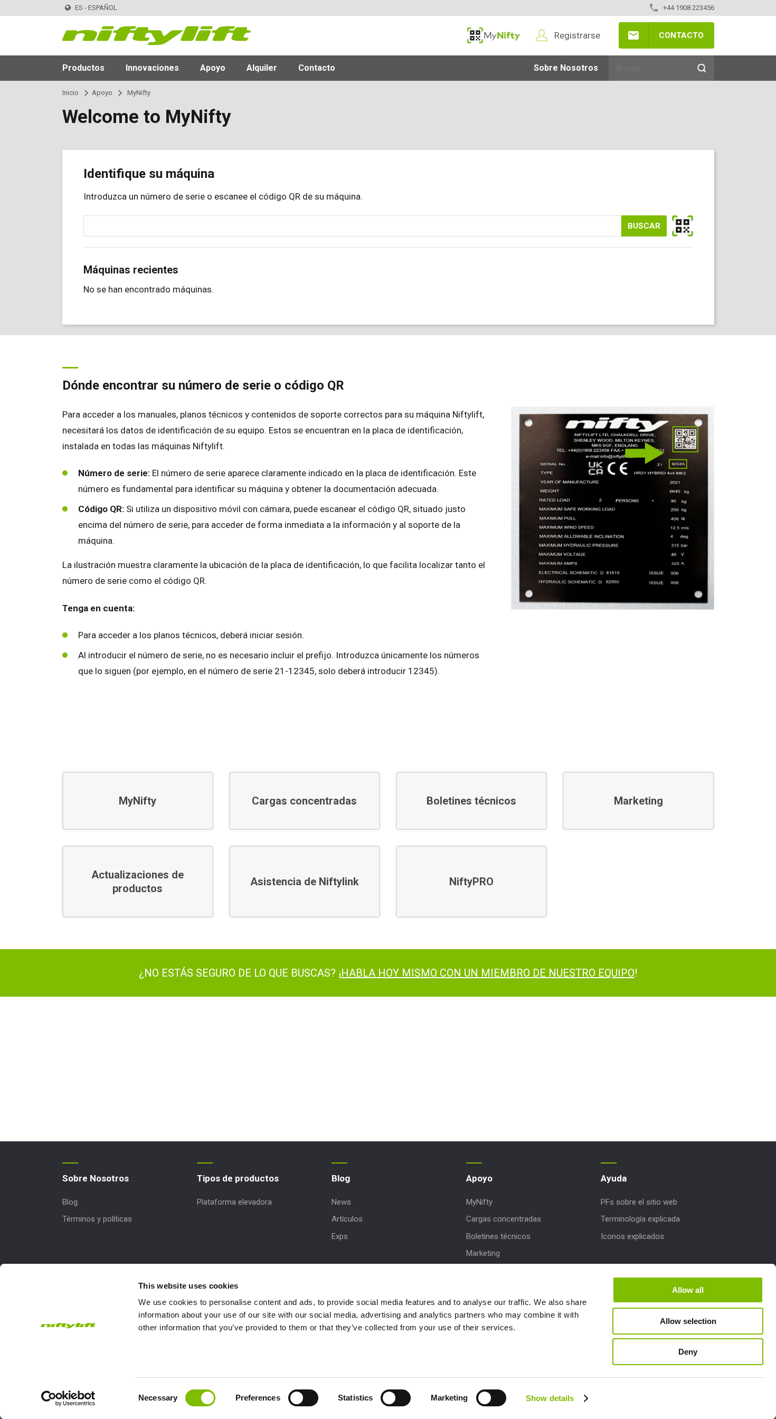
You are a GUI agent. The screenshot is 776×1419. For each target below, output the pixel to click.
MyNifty (493, 35)
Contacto (681, 35)
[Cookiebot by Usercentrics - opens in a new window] (68, 1398)
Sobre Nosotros (566, 68)
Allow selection (688, 1321)
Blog (70, 1202)
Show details (550, 1398)
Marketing (483, 1253)
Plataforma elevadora (234, 1202)
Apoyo (212, 68)
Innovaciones (152, 68)
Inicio (70, 93)
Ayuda (614, 1178)
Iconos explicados (632, 1236)
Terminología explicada (640, 1219)
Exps (340, 1236)
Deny (687, 1351)
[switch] (303, 1397)
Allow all (688, 1289)
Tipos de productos (238, 1178)
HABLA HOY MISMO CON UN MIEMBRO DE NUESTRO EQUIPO (488, 973)
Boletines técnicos (498, 1236)
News (341, 1202)
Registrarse (577, 35)
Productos (83, 68)
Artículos (347, 1219)
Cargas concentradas (503, 1219)
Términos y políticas (97, 1219)
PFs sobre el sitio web (639, 1202)
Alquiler (262, 68)
